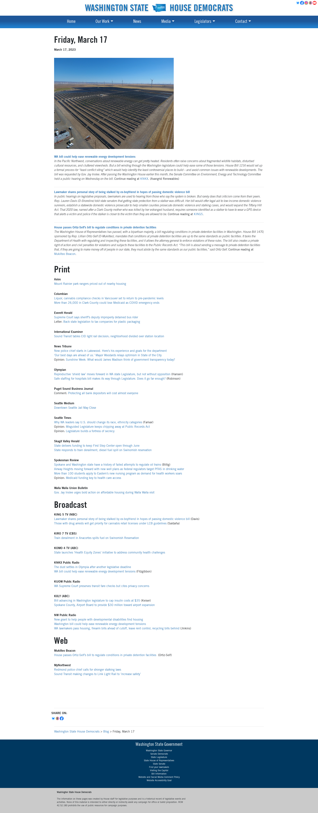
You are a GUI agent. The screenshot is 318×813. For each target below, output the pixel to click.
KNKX (144, 179)
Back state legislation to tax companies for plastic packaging (101, 321)
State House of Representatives (159, 761)
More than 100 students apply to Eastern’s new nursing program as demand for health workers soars (118, 473)
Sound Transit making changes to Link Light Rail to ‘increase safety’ (97, 674)
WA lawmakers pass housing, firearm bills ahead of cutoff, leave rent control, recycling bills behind (116, 628)
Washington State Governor (159, 751)
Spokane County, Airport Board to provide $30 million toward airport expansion (104, 605)
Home (71, 22)
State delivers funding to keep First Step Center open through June (96, 445)
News (137, 22)
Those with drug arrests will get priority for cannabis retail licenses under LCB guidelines (110, 523)
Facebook (302, 3)
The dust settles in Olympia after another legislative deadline (92, 567)
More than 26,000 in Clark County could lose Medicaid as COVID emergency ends (106, 303)
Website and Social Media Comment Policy (159, 777)
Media (166, 22)
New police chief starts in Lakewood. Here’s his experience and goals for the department (110, 351)
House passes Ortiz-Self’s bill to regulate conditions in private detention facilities (106, 655)
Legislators (203, 22)
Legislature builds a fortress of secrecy (90, 431)
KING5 (198, 214)
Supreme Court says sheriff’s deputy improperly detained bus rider (96, 317)
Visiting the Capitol (159, 771)
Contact (241, 22)
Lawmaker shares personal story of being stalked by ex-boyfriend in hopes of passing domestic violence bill (122, 519)
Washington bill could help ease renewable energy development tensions (100, 624)
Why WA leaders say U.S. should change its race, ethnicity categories (98, 422)
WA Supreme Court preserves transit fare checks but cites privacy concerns (101, 586)
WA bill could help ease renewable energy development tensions (94, 571)
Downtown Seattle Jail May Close (75, 407)
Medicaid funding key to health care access (93, 478)
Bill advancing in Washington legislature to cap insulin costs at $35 (97, 600)
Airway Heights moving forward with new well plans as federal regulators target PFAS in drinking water (119, 469)
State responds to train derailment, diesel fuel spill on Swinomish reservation (103, 450)
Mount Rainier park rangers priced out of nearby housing (90, 284)
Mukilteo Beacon (64, 254)
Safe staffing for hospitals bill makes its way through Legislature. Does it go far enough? (110, 378)
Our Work (102, 22)
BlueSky (298, 3)
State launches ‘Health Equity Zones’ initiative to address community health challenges (109, 552)
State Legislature (159, 757)
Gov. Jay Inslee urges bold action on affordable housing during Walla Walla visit (104, 492)
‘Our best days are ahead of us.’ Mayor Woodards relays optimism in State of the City (108, 355)
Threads (311, 3)
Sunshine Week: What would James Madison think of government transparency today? (120, 359)
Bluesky (53, 718)
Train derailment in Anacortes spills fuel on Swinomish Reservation (96, 538)
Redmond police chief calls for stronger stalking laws (87, 669)
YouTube (315, 3)
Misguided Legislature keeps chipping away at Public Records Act (108, 426)
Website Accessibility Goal (159, 780)
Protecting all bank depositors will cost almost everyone (103, 393)
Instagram (306, 3)
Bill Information (159, 774)
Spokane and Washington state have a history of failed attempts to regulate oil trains (107, 464)
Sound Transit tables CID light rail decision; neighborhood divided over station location (109, 336)
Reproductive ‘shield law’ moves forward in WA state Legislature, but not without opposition (112, 374)
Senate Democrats (159, 754)
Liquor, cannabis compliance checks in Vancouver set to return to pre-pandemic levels (109, 298)
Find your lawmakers (159, 767)
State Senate (159, 764)
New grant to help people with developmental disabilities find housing (98, 619)
